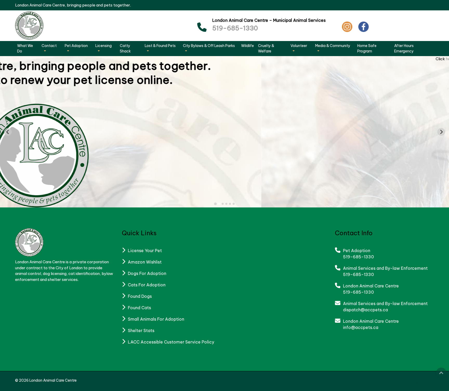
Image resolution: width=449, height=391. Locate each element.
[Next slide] (441, 132)
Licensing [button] (103, 45)
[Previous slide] (8, 132)
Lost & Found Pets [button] (160, 45)
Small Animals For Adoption (156, 319)
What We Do (25, 48)
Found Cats (139, 307)
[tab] (215, 204)
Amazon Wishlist (145, 262)
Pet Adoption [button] (76, 45)
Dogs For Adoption (147, 273)
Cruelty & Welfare (266, 48)
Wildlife (247, 45)
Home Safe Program (367, 48)
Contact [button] (49, 45)
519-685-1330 (235, 28)
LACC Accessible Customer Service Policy (171, 342)
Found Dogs (140, 296)
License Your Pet (145, 250)
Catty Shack (125, 48)
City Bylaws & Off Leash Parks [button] (209, 45)
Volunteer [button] (298, 45)
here (189, 58)
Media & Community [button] (332, 45)
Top (441, 373)
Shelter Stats (141, 330)
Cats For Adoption (147, 284)
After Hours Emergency (404, 48)
